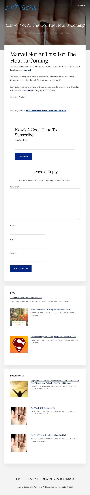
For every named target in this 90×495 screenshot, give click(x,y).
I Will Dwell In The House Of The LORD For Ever (46, 111)
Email (13, 239)
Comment (14, 187)
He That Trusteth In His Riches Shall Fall (48, 435)
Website (13, 253)
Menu (82, 5)
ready (29, 90)
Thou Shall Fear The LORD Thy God (26, 297)
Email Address (21, 140)
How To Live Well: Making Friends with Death (51, 309)
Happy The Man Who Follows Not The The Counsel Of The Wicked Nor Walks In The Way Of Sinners (55, 382)
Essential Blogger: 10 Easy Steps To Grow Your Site (53, 336)
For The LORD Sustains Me (43, 408)
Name (13, 226)
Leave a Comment (66, 33)
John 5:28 (27, 70)
